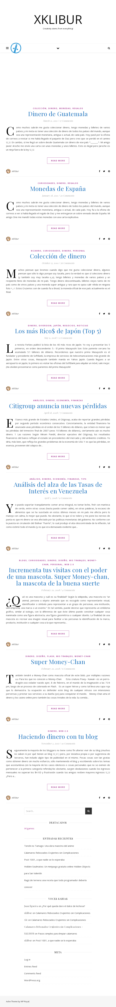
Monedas (65, 108)
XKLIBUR (58, 19)
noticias (82, 325)
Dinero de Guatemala (58, 114)
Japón (57, 325)
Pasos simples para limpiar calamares (57, 933)
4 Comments (68, 590)
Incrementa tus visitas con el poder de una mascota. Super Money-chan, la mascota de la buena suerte (58, 576)
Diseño (62, 560)
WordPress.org (32, 980)
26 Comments (67, 263)
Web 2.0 (69, 564)
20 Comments (67, 195)
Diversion (45, 325)
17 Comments (66, 120)
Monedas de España (58, 188)
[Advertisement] (58, 81)
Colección (40, 108)
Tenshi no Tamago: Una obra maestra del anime (49, 845)
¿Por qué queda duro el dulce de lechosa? (63, 906)
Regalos (77, 108)
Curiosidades (46, 183)
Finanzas (77, 400)
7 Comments (66, 412)
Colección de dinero (58, 256)
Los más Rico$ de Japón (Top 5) (58, 331)
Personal (79, 251)
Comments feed (32, 973)
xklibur (15, 171)
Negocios (69, 325)
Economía (63, 400)
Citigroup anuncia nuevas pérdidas (58, 406)
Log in (27, 959)
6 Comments (68, 668)
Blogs (23, 560)
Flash (50, 656)
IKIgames (29, 828)
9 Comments (65, 498)
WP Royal (25, 1001)
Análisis (38, 400)
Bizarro (36, 251)
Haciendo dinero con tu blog (58, 736)
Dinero (52, 108)
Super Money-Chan (58, 662)
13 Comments (65, 337)
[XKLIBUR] (16, 48)
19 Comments (68, 743)
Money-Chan (83, 656)
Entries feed (30, 966)
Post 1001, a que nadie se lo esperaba (44, 859)
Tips (83, 479)
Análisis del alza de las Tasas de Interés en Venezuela (58, 487)
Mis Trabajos (77, 560)
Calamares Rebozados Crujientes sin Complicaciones (51, 852)
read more (58, 160)
